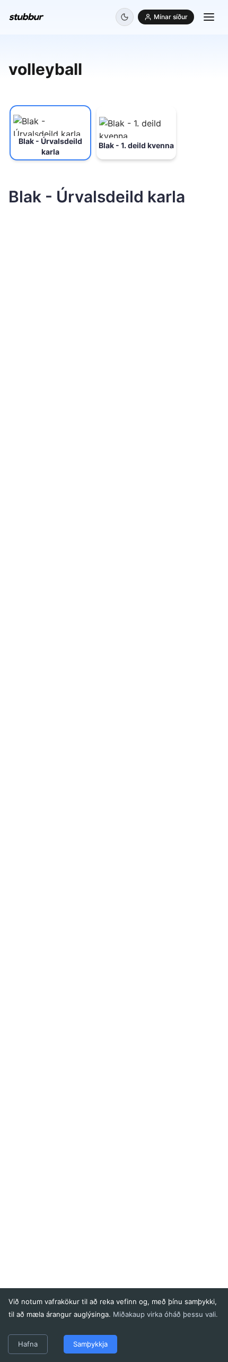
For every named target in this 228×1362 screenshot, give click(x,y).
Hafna (28, 1344)
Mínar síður (171, 17)
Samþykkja (90, 1344)
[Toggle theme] (125, 17)
